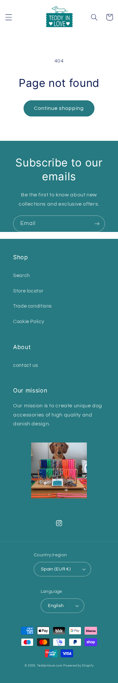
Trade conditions (32, 306)
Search (21, 275)
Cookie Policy (28, 321)
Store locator (28, 291)
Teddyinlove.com (50, 665)
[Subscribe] (97, 223)
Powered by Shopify (78, 665)
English (56, 605)
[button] (8, 17)
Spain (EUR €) (55, 569)
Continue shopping (59, 108)
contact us (25, 365)
